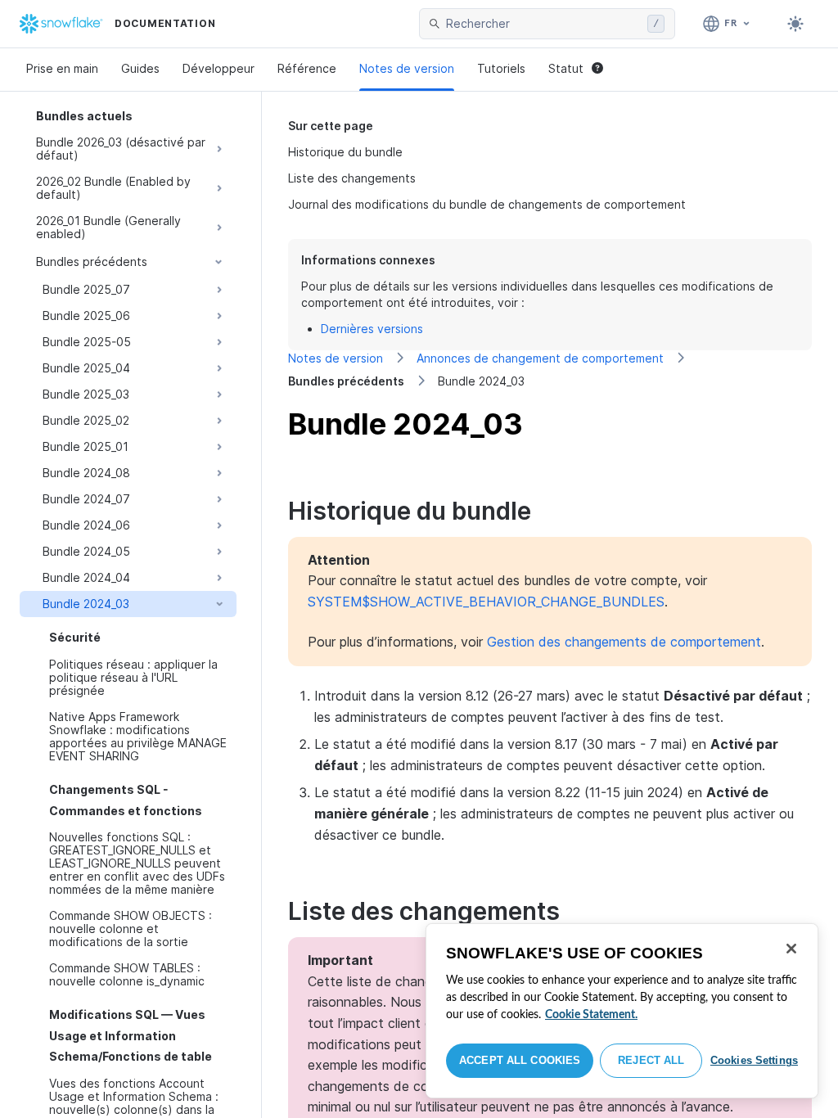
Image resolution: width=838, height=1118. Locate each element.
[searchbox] (543, 23)
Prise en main (62, 68)
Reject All (651, 1060)
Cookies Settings (754, 1060)
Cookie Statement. (591, 1015)
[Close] (791, 949)
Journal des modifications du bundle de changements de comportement (487, 204)
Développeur (218, 68)
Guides (140, 68)
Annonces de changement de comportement (540, 358)
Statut (565, 68)
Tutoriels (501, 68)
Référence (306, 68)
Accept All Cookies (519, 1060)
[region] (622, 1010)
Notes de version (406, 68)
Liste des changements (352, 178)
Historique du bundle (345, 152)
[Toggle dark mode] (795, 23)
